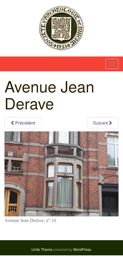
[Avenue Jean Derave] (61, 173)
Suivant (101, 123)
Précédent (24, 123)
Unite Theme (41, 249)
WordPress (82, 249)
